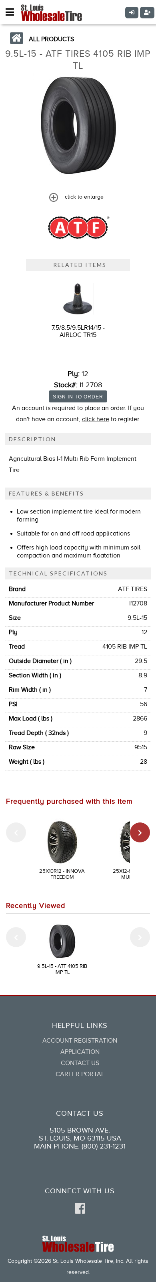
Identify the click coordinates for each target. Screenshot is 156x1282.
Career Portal (80, 1074)
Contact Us (80, 1063)
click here (95, 419)
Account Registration (79, 1040)
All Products (51, 39)
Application (80, 1051)
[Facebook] (80, 1209)
